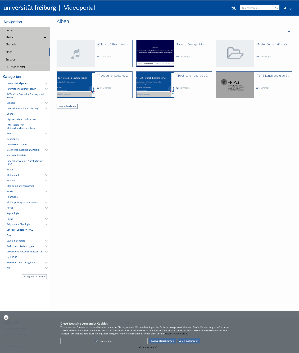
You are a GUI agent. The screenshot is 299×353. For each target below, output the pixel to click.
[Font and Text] (233, 8)
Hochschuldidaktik (16, 155)
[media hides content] (45, 37)
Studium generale (16, 240)
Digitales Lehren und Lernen (21, 119)
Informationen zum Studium (21, 88)
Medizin (11, 180)
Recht (10, 218)
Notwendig (105, 341)
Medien (10, 37)
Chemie (11, 113)
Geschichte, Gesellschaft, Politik (23, 149)
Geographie (13, 138)
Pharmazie (12, 196)
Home (9, 30)
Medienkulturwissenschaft (20, 185)
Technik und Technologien (20, 246)
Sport (9, 235)
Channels (11, 44)
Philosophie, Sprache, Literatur (22, 202)
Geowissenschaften (17, 144)
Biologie (11, 102)
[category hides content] (45, 83)
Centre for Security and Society (22, 108)
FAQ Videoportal (15, 67)
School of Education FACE (20, 229)
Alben (9, 52)
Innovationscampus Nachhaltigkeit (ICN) (25, 162)
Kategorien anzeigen (34, 276)
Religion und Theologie (18, 224)
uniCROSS (12, 257)
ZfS (8, 268)
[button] (25, 30)
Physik (10, 207)
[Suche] (277, 7)
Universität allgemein (17, 83)
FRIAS (10, 133)
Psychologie (13, 213)
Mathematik (13, 174)
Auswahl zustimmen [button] (162, 340)
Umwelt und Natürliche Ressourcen (25, 251)
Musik (10, 191)
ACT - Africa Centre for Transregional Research (25, 96)
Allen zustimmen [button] (188, 340)
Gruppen (11, 59)
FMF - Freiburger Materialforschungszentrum (21, 126)
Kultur (10, 169)
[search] (257, 7)
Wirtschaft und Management (21, 262)
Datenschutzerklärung (176, 333)
